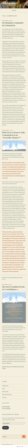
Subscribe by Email (10, 414)
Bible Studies (5, 391)
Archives (4, 397)
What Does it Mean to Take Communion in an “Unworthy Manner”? (13, 135)
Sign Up (5, 427)
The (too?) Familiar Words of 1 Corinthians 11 (13, 288)
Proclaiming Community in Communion (13, 24)
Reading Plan (5, 385)
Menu (14, 10)
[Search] (24, 436)
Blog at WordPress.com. (7, 444)
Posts (3, 388)
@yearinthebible (6, 406)
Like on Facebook (6, 408)
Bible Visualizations (7, 394)
